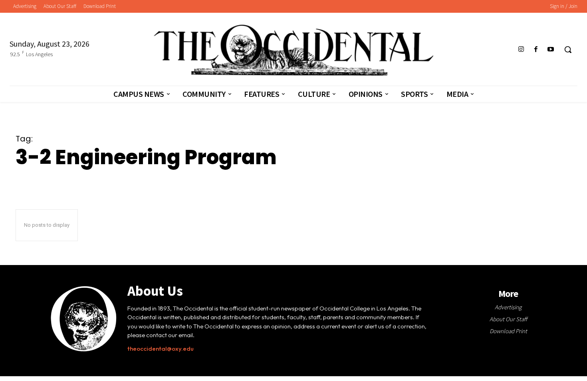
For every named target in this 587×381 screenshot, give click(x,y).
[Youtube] (550, 49)
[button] (567, 49)
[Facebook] (536, 49)
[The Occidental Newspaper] (294, 50)
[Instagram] (521, 49)
